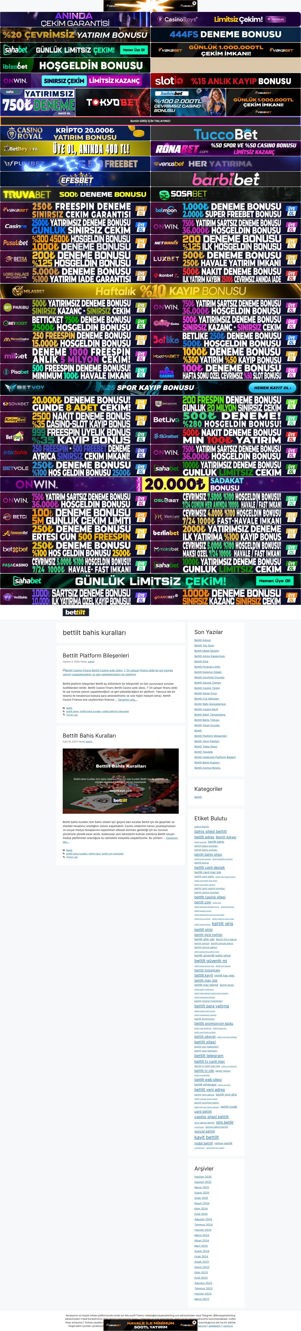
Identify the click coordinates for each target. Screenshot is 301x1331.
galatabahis (214, 1325)
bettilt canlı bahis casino (225, 877)
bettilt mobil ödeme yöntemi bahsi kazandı (211, 993)
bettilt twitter (223, 1070)
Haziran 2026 (202, 1176)
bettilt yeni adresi (204, 1094)
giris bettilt (224, 1122)
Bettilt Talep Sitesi (205, 746)
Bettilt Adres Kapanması (209, 656)
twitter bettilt (223, 1143)
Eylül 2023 (201, 1277)
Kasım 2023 (201, 1267)
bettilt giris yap (204, 939)
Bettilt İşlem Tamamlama (209, 714)
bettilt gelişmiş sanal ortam (223, 919)
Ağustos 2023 (203, 1283)
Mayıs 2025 (201, 1187)
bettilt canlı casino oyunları (209, 888)
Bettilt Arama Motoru (207, 767)
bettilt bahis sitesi (208, 854)
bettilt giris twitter (208, 935)
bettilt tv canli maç (209, 1061)
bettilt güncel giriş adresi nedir (206, 952)
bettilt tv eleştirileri (229, 1066)
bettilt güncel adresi (205, 947)
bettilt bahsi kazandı (202, 859)
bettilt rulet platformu (202, 1028)
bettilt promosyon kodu (213, 1023)
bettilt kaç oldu (224, 975)
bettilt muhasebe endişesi (204, 997)
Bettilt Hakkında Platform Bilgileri (215, 757)
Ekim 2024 (201, 1208)
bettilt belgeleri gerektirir (222, 859)
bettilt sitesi (95, 853)
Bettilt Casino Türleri (207, 688)
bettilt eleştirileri (227, 907)
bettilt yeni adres (209, 1089)
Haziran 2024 (202, 1230)
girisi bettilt (199, 1127)
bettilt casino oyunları (206, 892)
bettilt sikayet (205, 1036)
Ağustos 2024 (203, 1219)
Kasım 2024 (201, 1203)
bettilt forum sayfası (202, 919)
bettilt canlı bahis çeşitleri (204, 885)
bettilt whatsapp (205, 1084)
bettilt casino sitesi (209, 897)
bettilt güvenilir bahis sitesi (212, 955)
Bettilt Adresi (202, 640)
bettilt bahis (216, 841)
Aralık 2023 (201, 1261)
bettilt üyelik (229, 1106)
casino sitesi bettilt (211, 1116)
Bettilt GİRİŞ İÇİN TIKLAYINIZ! (150, 121)
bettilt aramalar (200, 842)
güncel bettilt (204, 1131)
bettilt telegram (208, 1055)
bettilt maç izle (205, 980)
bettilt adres (72, 711)
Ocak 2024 (201, 1256)
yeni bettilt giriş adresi (215, 1148)
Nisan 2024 (201, 1240)
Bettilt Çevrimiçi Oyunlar (209, 677)
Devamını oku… (127, 699)
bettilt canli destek (209, 867)
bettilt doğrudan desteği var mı (206, 907)
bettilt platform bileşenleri (115, 711)
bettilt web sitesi (208, 1079)
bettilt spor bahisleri (205, 1050)
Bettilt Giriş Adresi (226, 939)
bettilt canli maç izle (207, 872)
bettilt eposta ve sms (202, 911)
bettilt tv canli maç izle (207, 1066)
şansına (202, 1325)
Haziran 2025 (202, 1182)
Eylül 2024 (201, 1214)
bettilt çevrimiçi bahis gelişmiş (206, 1107)
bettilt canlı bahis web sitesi (205, 881)
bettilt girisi (203, 929)
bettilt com (202, 902)
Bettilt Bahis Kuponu (207, 762)
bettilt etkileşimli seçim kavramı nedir (209, 915)
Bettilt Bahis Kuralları (89, 735)
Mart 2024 (201, 1245)
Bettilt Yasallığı (203, 751)
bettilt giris (222, 923)
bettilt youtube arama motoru (205, 1099)
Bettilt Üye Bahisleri (206, 698)
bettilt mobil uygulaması (204, 989)
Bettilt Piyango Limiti (207, 666)
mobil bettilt (203, 1143)
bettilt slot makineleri (113, 853)
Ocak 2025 (201, 1198)
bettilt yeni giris (226, 1094)
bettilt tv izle (204, 1071)
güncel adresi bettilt (216, 1126)
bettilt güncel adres (222, 943)
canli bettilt (203, 1111)
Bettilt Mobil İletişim (206, 650)
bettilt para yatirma (211, 1006)
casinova (228, 1325)
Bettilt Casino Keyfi (206, 709)
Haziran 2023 (202, 1293)
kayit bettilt (206, 1137)
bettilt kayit (203, 975)
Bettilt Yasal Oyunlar (207, 725)
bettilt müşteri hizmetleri (208, 1001)
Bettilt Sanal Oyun (205, 693)
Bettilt (69, 708)
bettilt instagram (207, 970)
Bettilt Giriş (201, 661)
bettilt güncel (201, 943)
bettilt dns (217, 903)
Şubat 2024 (201, 1251)
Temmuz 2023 (203, 1288)
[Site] (75, 210)
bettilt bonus (201, 862)
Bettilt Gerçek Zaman (207, 682)
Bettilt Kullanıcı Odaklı (208, 672)
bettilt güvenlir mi (210, 960)
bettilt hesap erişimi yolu (204, 966)
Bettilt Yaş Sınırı (204, 645)
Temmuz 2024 (203, 1224)
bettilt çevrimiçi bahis (206, 1102)
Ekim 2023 (201, 1272)
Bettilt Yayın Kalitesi (206, 741)
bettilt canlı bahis (204, 876)
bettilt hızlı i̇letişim (223, 966)
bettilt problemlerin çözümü (205, 1015)
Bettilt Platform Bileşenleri (96, 655)
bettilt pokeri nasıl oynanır (204, 1011)
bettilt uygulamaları (202, 1075)
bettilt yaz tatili (224, 1085)
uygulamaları (199, 1148)
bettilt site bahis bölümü (227, 1037)
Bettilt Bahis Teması (206, 720)
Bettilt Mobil (227, 985)
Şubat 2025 (201, 1192)
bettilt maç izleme (206, 985)
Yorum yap (72, 714)
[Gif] (150, 291)
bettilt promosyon (204, 1018)
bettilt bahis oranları (205, 849)
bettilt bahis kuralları (90, 711)
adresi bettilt (201, 826)
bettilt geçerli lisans (202, 925)
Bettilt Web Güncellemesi (210, 704)
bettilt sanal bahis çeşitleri (205, 1032)
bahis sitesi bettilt (210, 831)
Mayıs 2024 (201, 1235)
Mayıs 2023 (201, 1299)
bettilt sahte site (219, 1028)
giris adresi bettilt (204, 1122)
